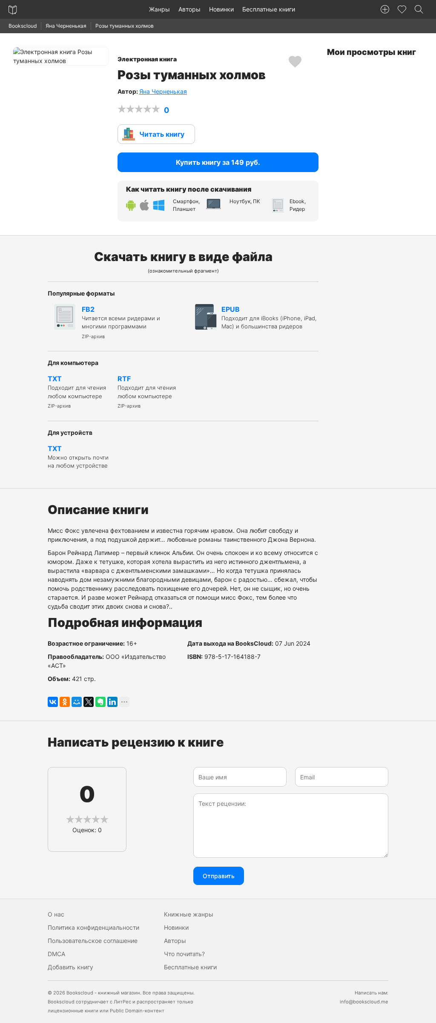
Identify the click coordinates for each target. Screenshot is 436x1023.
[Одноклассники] (65, 702)
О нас (56, 914)
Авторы (189, 9)
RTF (147, 391)
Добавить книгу (70, 967)
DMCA (56, 953)
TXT (77, 391)
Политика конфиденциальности (93, 927)
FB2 (121, 322)
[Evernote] (100, 702)
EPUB (269, 317)
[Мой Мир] (77, 702)
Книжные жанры (188, 914)
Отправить (219, 875)
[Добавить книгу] (384, 9)
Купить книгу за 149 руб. (218, 162)
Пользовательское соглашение (93, 940)
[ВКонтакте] (53, 702)
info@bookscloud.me (364, 1002)
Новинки (221, 9)
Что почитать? (184, 953)
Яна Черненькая (66, 26)
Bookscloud (23, 26)
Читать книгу (161, 134)
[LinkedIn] (112, 702)
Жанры (159, 9)
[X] (88, 702)
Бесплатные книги (268, 9)
